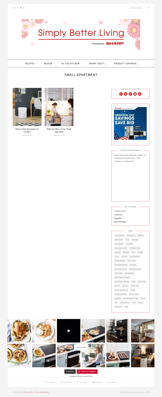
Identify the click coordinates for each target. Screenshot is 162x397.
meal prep (119, 273)
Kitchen (133, 265)
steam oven (133, 294)
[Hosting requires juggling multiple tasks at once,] (118, 331)
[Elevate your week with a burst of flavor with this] (93, 331)
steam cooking (121, 294)
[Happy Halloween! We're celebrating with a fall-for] (44, 355)
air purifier (119, 235)
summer (118, 298)
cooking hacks (121, 248)
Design (48, 63)
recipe (117, 286)
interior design (121, 265)
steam (132, 290)
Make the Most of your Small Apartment (59, 130)
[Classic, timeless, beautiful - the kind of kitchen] (142, 331)
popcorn (141, 282)
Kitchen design (121, 269)
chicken (135, 240)
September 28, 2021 (59, 135)
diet (133, 252)
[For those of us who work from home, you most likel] (93, 355)
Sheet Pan (135, 286)
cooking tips (134, 248)
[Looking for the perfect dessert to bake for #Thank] (44, 331)
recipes (126, 286)
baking (140, 235)
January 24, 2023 (27, 135)
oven (134, 282)
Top (147, 392)
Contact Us (118, 214)
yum (126, 307)
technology (125, 303)
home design (120, 261)
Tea (116, 303)
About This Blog (120, 222)
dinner (140, 252)
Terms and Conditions (42, 392)
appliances (131, 235)
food (117, 256)
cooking (129, 244)
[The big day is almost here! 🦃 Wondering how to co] (19, 331)
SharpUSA (118, 218)
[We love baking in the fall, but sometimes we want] (118, 355)
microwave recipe (122, 282)
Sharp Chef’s (97, 63)
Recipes (30, 63)
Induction (132, 261)
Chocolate (119, 244)
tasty (143, 298)
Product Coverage (125, 63)
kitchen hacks (135, 269)
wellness (118, 307)
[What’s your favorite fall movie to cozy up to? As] (68, 331)
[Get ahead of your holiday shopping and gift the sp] (142, 355)
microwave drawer (122, 277)
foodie (124, 256)
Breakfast (119, 240)
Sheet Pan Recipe (121, 290)
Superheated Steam (131, 298)
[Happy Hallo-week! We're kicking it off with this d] (68, 355)
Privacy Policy (28, 392)
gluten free (134, 256)
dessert (126, 252)
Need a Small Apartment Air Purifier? (27, 130)
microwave (129, 273)
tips (133, 303)
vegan (140, 303)
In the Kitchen (70, 63)
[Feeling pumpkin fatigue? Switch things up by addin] (19, 355)
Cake (127, 240)
